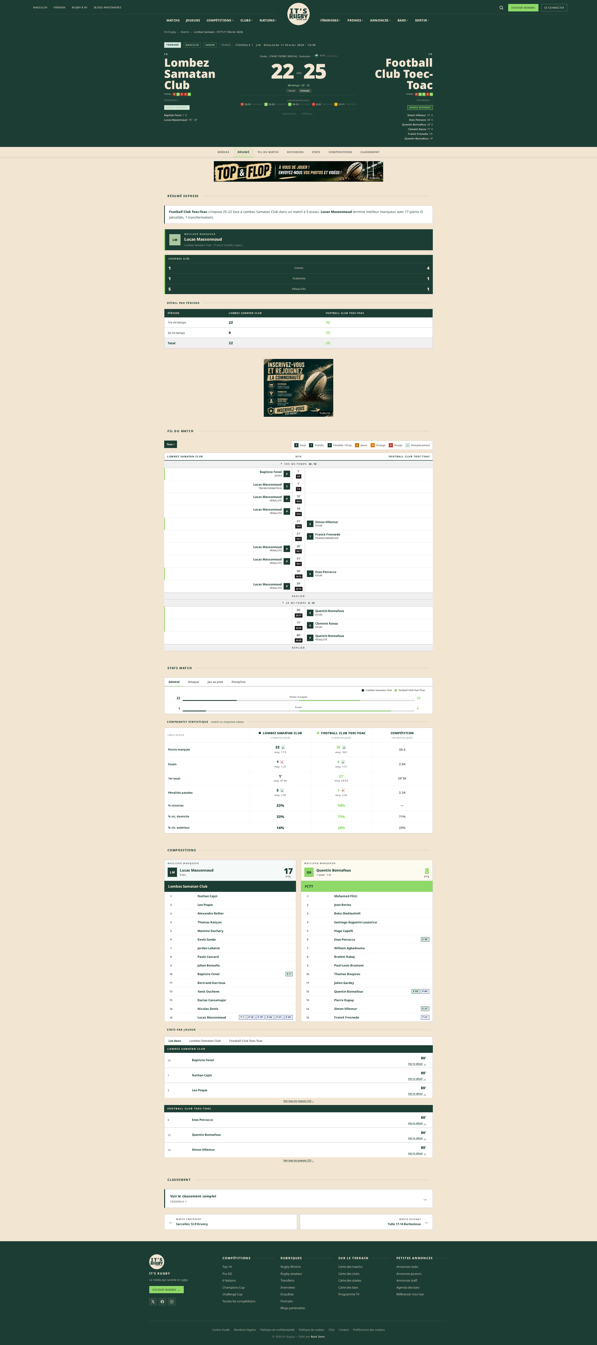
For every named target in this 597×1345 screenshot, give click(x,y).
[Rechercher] (501, 8)
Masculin (40, 7)
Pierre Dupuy (344, 1000)
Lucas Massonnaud (175, 120)
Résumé (243, 152)
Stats (316, 152)
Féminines (330, 20)
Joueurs (193, 20)
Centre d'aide (221, 1329)
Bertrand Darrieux (212, 983)
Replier (298, 596)
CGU (332, 1329)
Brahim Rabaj (344, 957)
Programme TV (348, 1294)
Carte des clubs (348, 1273)
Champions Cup (233, 1287)
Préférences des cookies (369, 1329)
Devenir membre (523, 7)
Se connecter (554, 7)
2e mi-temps (300, 603)
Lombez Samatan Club (189, 73)
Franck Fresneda (418, 134)
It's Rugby (170, 32)
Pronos (355, 20)
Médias (223, 152)
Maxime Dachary (210, 931)
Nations (268, 20)
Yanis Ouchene (208, 991)
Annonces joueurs (408, 1273)
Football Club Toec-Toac (404, 73)
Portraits (287, 1301)
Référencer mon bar (410, 1294)
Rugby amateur (291, 1273)
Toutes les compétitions (238, 1301)
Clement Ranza (417, 129)
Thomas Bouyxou (347, 974)
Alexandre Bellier (211, 913)
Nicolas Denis (208, 1009)
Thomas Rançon (210, 922)
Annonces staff (406, 1280)
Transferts (287, 1280)
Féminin (59, 7)
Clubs (246, 20)
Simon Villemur (416, 115)
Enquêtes (287, 1294)
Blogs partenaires (107, 7)
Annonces (380, 20)
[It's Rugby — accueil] (298, 14)
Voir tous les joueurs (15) (298, 1100)
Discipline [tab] (239, 682)
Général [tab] (174, 682)
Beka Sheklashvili (347, 913)
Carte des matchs (350, 1267)
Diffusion (295, 152)
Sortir (422, 20)
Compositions (340, 152)
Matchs (173, 20)
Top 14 (227, 1267)
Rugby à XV (79, 7)
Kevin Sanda (207, 939)
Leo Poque (205, 905)
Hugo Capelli (343, 931)
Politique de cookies (311, 1329)
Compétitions (220, 20)
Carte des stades (349, 1280)
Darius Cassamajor (212, 1000)
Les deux (175, 1041)
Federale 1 (244, 45)
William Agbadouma (349, 948)
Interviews (288, 1287)
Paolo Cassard (208, 957)
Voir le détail (417, 1063)
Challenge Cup (232, 1294)
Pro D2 (227, 1273)
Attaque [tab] (193, 682)
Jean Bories (342, 905)
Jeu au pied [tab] (215, 682)
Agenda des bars (408, 1287)
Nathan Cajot (208, 896)
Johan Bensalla (209, 965)
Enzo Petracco (417, 120)
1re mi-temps (300, 464)
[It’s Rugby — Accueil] (156, 1261)
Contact (344, 1329)
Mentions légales (245, 1329)
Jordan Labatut (209, 948)
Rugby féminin (291, 1267)
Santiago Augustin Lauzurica (355, 922)
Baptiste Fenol (172, 115)
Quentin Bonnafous (414, 124)
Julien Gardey (344, 983)
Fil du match (268, 152)
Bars (403, 20)
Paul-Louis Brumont (349, 965)
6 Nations (229, 1280)
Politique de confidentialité (277, 1329)
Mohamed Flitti (345, 896)
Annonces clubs (407, 1267)
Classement (370, 152)
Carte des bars (348, 1287)
